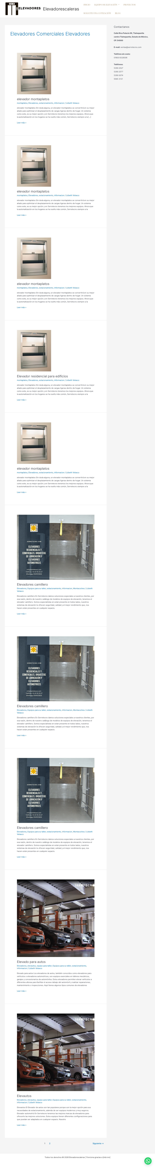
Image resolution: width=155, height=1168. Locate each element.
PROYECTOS (130, 4)
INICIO (87, 4)
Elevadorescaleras (61, 8)
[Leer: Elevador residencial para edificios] (34, 350)
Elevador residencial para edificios (42, 376)
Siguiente (98, 1143)
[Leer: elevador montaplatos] (34, 73)
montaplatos (22, 103)
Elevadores (33, 103)
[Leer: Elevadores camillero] (55, 547)
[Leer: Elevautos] (55, 1052)
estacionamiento (46, 103)
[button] (148, 1161)
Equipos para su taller (36, 588)
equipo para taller (44, 966)
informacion (59, 103)
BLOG (117, 13)
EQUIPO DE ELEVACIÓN (105, 4)
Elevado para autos (31, 962)
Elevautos (24, 1096)
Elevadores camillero (32, 584)
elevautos (31, 966)
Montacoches (79, 588)
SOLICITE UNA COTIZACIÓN (97, 13)
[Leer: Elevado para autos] (55, 918)
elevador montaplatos (33, 99)
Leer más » (21, 122)
